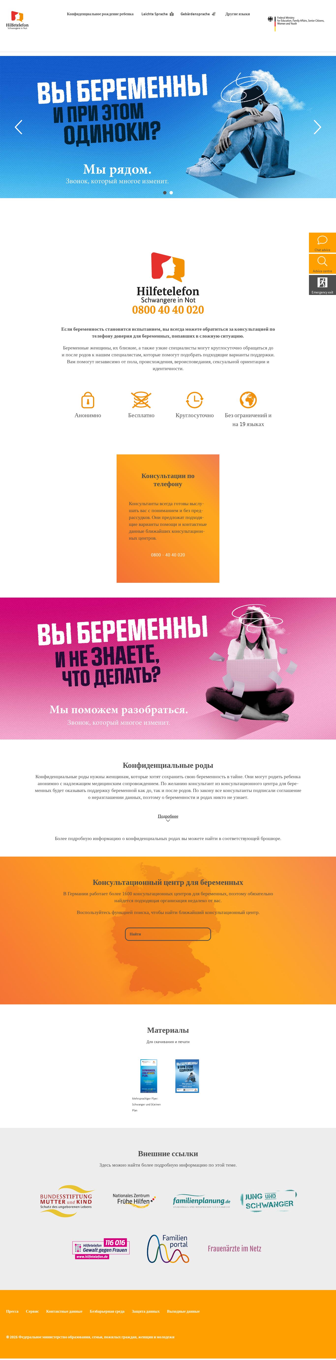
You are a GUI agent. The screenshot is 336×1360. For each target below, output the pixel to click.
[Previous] (18, 127)
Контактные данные (64, 1311)
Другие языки (237, 14)
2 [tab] (171, 192)
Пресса (12, 1311)
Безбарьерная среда (107, 1311)
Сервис (32, 1311)
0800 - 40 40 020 (168, 555)
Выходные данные (183, 1311)
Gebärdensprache (195, 14)
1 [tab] (165, 192)
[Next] (317, 127)
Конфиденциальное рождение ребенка (100, 14)
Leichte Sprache (154, 14)
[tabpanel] (168, 127)
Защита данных (146, 1311)
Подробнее (168, 816)
